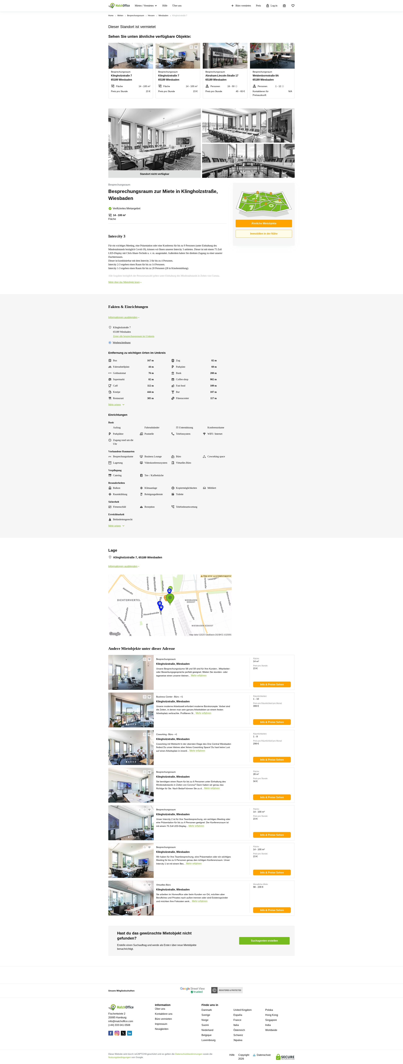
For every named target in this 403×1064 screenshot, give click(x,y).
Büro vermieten (243, 5)
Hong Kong (271, 1015)
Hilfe (164, 5)
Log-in (274, 5)
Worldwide (271, 1030)
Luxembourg (209, 1040)
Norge (205, 1020)
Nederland (207, 1030)
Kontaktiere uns (163, 1014)
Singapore (271, 1020)
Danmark (207, 1010)
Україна (237, 1040)
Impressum (161, 1024)
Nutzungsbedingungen (119, 1057)
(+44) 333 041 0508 (119, 1025)
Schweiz (238, 1035)
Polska (269, 1010)
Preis (258, 5)
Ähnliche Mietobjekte (263, 223)
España (237, 1015)
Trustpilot (112, 974)
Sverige (206, 1015)
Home (111, 16)
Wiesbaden (163, 16)
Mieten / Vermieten (144, 5)
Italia (236, 1025)
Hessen (151, 16)
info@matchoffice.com (120, 1021)
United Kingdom (242, 1010)
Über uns (177, 5)
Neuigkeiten (161, 1029)
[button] (143, 47)
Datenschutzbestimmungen (188, 1054)
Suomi (205, 1025)
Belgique (207, 1035)
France (237, 1020)
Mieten (120, 16)
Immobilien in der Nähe (264, 233)
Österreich (239, 1030)
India (268, 1025)
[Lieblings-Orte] (293, 5)
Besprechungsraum (135, 16)
